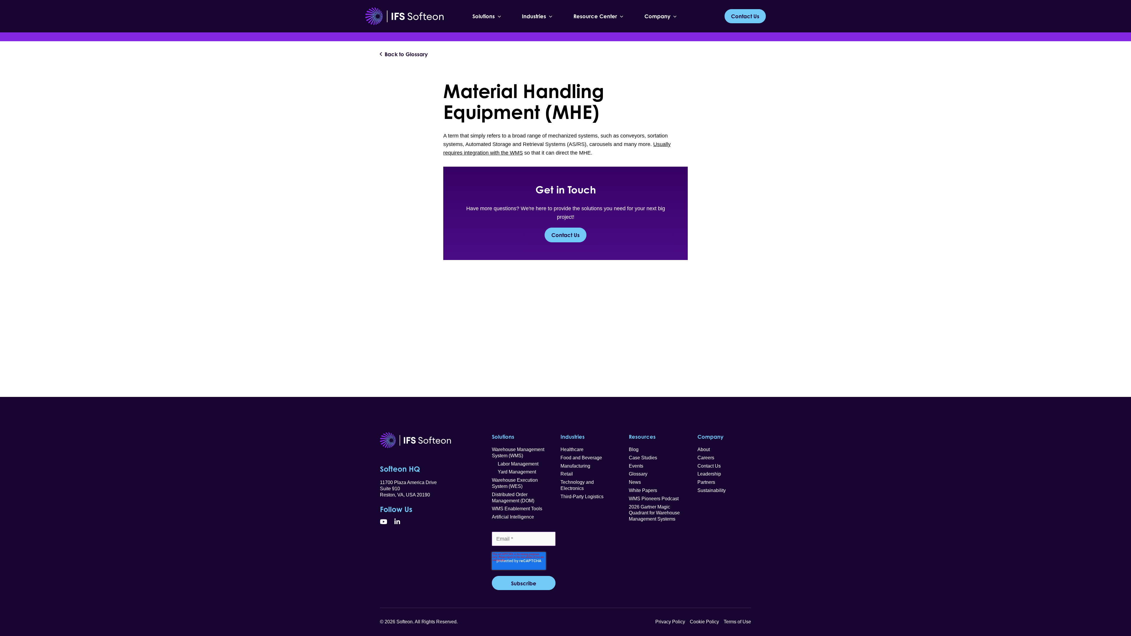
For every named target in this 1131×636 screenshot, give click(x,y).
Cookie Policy (704, 621)
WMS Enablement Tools (517, 508)
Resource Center (595, 16)
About (703, 449)
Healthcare (571, 449)
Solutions (483, 16)
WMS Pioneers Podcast (654, 498)
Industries (534, 16)
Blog (634, 449)
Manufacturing (575, 465)
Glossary (638, 473)
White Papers (643, 490)
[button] (498, 16)
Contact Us (565, 235)
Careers (705, 457)
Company (657, 16)
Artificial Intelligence (513, 516)
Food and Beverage (581, 457)
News (635, 482)
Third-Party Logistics (581, 496)
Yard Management (514, 471)
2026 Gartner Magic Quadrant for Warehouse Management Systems (654, 513)
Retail (566, 473)
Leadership (709, 473)
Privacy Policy (670, 621)
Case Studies (643, 457)
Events (636, 465)
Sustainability (711, 490)
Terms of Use (737, 621)
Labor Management (515, 463)
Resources (642, 436)
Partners (706, 482)
